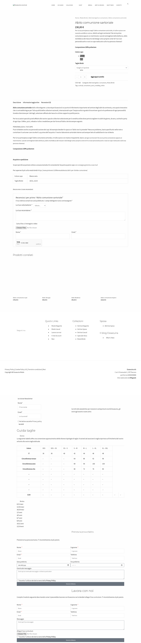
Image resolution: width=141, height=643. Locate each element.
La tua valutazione (24, 205)
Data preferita (22, 562)
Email (19, 555)
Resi (44, 369)
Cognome (73, 547)
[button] (70, 435)
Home (77, 18)
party (92, 85)
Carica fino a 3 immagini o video (26, 224)
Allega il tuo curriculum (25, 631)
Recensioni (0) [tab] (46, 102)
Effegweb (133, 378)
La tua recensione (24, 210)
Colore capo (79, 52)
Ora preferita (74, 562)
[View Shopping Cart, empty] (126, 5)
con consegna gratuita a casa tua (86, 165)
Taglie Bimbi (79, 63)
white (103, 85)
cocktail (80, 85)
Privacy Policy (9, 369)
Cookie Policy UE (21, 369)
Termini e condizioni (35, 369)
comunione (87, 85)
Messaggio (20, 619)
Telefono (73, 555)
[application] (73, 5)
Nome (19, 547)
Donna (22, 436)
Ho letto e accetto (30, 421)
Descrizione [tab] (17, 102)
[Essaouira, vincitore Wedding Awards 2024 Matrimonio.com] (22, 347)
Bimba (22, 501)
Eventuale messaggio (24, 568)
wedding (97, 85)
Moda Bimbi (84, 18)
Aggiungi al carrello (97, 77)
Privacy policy (37, 421)
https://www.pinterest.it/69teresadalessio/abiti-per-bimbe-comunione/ (63, 170)
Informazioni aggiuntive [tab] (31, 102)
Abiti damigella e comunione (98, 18)
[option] (82, 56)
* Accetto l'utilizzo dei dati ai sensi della (37, 580)
